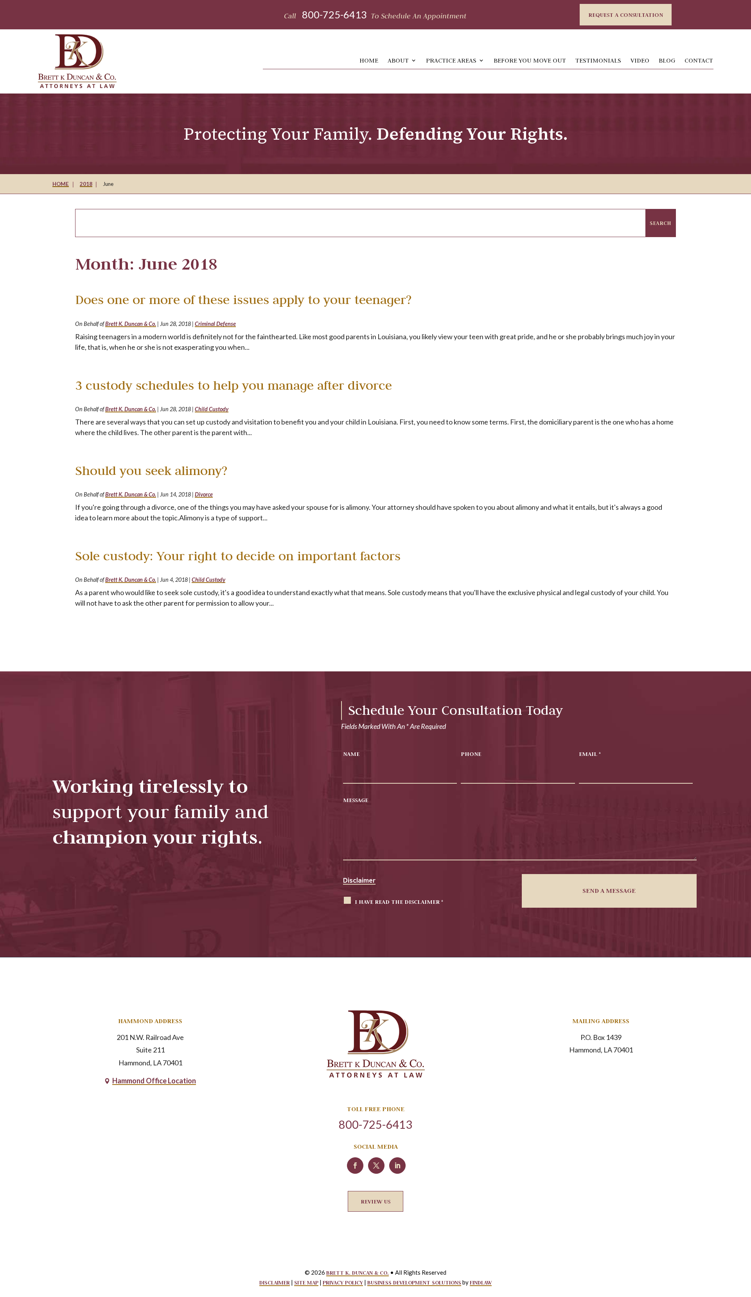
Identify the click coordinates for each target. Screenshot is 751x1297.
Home (368, 60)
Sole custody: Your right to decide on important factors (238, 556)
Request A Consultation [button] (625, 14)
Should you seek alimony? (151, 470)
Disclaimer (359, 880)
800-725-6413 (334, 14)
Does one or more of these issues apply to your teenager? (243, 299)
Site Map (306, 1282)
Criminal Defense (215, 323)
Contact (699, 60)
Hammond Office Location (154, 1080)
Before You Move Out (530, 60)
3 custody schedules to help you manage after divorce (233, 385)
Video (640, 60)
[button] (736, 1236)
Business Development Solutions (414, 1282)
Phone (471, 753)
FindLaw (481, 1282)
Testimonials (598, 60)
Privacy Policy (343, 1282)
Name (351, 753)
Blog (667, 60)
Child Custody (211, 409)
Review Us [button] (375, 1201)
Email (590, 753)
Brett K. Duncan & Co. (130, 323)
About (398, 60)
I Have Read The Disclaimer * (399, 901)
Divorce (204, 494)
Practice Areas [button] (451, 60)
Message (355, 800)
